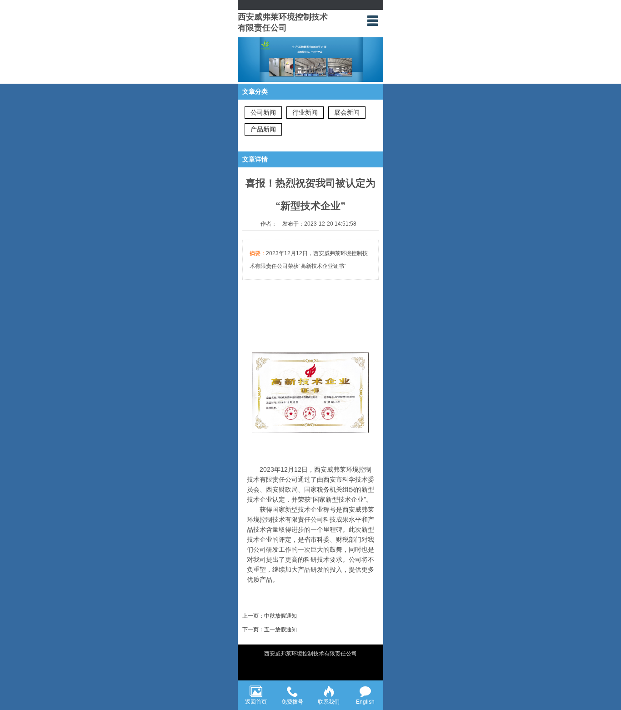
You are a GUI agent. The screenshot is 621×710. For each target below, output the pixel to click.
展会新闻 (347, 112)
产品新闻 (263, 129)
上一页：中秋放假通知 (269, 616)
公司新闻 (263, 112)
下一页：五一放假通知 (269, 629)
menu (372, 20)
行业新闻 (305, 112)
